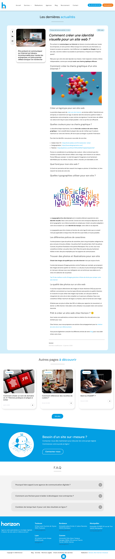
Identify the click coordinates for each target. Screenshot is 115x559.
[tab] (57, 485)
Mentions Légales (47, 553)
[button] (28, 5)
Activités (37, 553)
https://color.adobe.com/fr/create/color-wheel (76, 143)
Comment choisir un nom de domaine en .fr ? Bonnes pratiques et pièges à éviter (18, 398)
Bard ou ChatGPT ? (88, 396)
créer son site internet (74, 112)
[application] (30, 5)
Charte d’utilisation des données (63, 553)
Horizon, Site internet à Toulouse (98, 553)
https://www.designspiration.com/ (72, 145)
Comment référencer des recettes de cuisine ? (57, 397)
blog (91, 331)
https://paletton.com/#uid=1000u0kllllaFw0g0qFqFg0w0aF (76, 148)
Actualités (9, 372)
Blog (32, 553)
